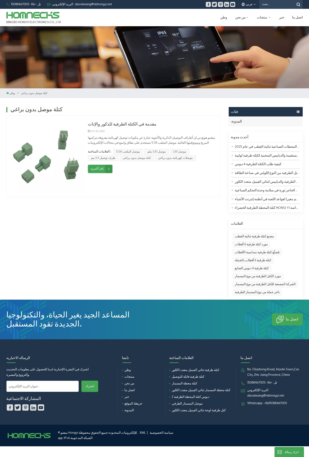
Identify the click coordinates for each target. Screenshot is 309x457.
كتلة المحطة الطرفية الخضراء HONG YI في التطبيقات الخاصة (267, 208)
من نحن (240, 17)
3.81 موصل (179, 151)
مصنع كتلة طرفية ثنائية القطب (254, 236)
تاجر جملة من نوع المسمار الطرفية (257, 292)
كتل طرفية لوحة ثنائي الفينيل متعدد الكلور (199, 410)
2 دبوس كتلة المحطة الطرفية (190, 396)
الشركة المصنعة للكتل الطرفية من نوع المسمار (265, 284)
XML (143, 432)
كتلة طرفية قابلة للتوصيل (188, 376)
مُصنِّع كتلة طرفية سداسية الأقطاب (257, 252)
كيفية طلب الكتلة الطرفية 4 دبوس (258, 164)
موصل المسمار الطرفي (187, 403)
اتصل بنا (297, 17)
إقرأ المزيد (97, 168)
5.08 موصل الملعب (128, 151)
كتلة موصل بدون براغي (137, 158)
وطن (223, 17)
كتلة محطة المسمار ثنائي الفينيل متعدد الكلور (201, 390)
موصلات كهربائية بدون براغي (175, 158)
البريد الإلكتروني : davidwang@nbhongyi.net (82, 4)
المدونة (236, 121)
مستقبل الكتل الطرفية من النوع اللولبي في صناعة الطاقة (267, 173)
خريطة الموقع (133, 403)
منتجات (262, 17)
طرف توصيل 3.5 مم (103, 158)
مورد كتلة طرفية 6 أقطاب (251, 244)
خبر (281, 17)
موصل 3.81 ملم (156, 151)
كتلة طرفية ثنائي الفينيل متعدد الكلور (195, 370)
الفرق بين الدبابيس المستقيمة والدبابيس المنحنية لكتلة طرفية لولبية (267, 155)
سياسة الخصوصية (161, 432)
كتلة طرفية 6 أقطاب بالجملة (253, 260)
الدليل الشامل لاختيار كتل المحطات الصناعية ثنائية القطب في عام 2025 (267, 147)
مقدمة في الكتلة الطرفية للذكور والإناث (122, 124)
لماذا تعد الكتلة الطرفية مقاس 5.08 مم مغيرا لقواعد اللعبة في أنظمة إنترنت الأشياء (267, 199)
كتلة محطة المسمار (184, 383)
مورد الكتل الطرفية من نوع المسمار (258, 276)
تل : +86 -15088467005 (26, 4)
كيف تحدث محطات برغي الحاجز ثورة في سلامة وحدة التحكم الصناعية (267, 190)
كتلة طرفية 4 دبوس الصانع (252, 268)
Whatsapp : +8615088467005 (267, 403)
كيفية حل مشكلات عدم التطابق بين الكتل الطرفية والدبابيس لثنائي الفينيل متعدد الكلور (267, 182)
